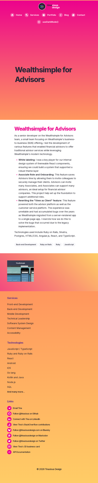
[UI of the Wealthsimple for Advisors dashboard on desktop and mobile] (20, 271)
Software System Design (20, 323)
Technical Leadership (18, 318)
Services (34, 15)
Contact (81, 15)
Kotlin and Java (15, 377)
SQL (9, 386)
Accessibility (13, 332)
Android (11, 363)
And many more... (16, 392)
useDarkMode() (50, 22)
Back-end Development (19, 309)
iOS (9, 368)
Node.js (11, 382)
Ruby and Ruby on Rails (19, 353)
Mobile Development (18, 313)
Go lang (11, 372)
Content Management (19, 328)
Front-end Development (20, 304)
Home (19, 15)
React (10, 358)
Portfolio (51, 15)
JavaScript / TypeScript (19, 349)
